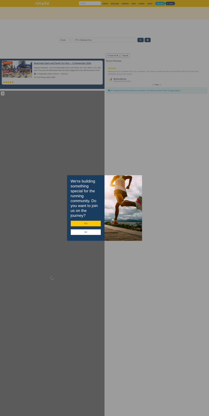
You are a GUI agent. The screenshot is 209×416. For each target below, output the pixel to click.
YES (86, 223)
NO (85, 232)
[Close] (139, 177)
